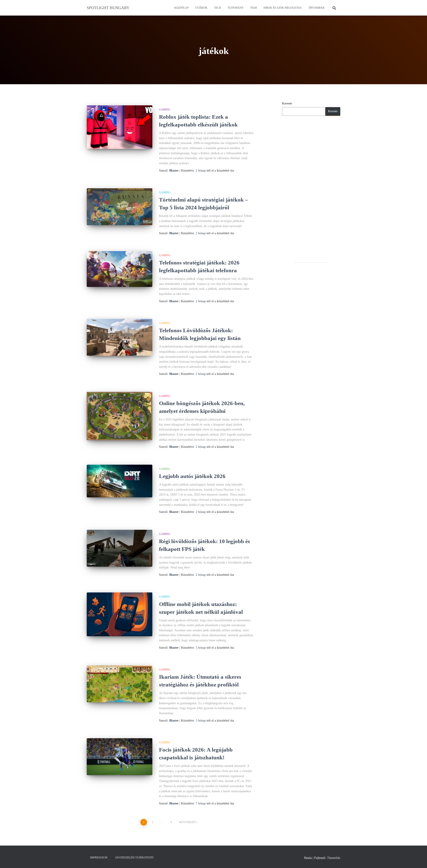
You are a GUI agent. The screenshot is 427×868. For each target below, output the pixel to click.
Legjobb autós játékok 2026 (192, 476)
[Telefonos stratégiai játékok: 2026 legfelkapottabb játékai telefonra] (119, 269)
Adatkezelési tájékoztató (134, 857)
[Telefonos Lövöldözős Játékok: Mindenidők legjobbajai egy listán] (119, 337)
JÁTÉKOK (201, 7)
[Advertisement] (311, 189)
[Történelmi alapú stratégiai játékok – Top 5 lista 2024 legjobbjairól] (119, 206)
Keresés (287, 103)
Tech (217, 7)
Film (253, 7)
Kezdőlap (181, 7)
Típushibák (316, 7)
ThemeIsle (333, 858)
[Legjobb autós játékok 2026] (119, 481)
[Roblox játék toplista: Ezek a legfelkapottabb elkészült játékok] (119, 127)
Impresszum (98, 857)
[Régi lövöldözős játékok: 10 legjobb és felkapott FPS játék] (119, 548)
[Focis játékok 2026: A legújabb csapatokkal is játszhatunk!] (119, 756)
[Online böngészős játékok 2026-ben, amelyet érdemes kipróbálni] (119, 416)
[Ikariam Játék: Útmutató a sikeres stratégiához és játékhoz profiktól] (119, 683)
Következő (187, 822)
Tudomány (236, 7)
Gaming (164, 109)
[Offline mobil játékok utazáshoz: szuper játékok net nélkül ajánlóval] (119, 614)
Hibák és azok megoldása (283, 7)
